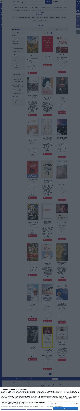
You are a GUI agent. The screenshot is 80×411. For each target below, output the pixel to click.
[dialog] (40, 399)
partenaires (8, 396)
